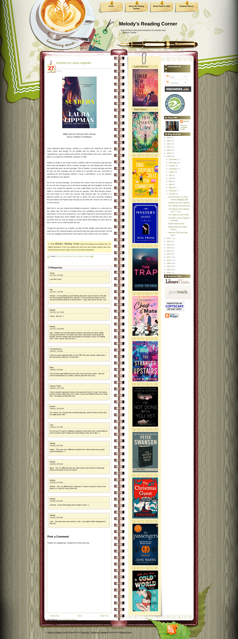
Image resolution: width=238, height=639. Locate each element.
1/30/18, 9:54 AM (56, 482)
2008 (169, 266)
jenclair (52, 406)
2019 (169, 153)
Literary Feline (55, 386)
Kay (51, 290)
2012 (169, 254)
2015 (169, 245)
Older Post (104, 616)
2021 (169, 147)
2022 (169, 144)
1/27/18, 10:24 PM (57, 329)
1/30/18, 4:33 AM (56, 427)
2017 (169, 238)
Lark (51, 425)
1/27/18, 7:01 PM (56, 292)
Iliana (52, 367)
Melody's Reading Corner (148, 23)
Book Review (67, 256)
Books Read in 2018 (176, 224)
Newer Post (54, 616)
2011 (169, 257)
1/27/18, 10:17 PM (57, 312)
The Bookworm (56, 349)
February (173, 191)
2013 (169, 251)
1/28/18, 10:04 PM (57, 408)
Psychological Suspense (82, 256)
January (172, 194)
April (171, 184)
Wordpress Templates (99, 632)
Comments (173, 83)
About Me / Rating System (136, 7)
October (172, 166)
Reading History (186, 6)
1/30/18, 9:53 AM (56, 464)
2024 (169, 138)
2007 (169, 270)
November (173, 163)
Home (111, 6)
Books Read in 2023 (161, 6)
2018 (169, 156)
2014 (169, 248)
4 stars (58, 256)
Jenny (52, 273)
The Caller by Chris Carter (178, 215)
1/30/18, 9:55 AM (56, 517)
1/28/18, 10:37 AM (57, 388)
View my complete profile (183, 127)
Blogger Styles (125, 632)
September (173, 169)
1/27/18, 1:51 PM (56, 275)
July (171, 175)
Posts (171, 77)
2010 (169, 260)
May (171, 181)
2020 (169, 150)
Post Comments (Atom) (67, 620)
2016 (169, 241)
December (173, 159)
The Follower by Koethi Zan (179, 206)
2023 (169, 141)
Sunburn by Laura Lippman (73, 63)
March (171, 188)
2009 (169, 263)
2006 (169, 273)
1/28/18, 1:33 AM (56, 351)
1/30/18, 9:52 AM (56, 445)
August (172, 172)
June (171, 178)
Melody (52, 310)
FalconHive (84, 632)
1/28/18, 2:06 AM (56, 369)
